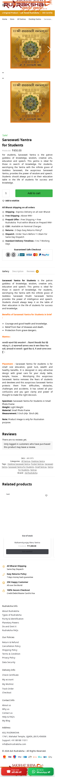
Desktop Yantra (35, 19)
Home (4, 19)
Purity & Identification (13, 618)
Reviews (31, 271)
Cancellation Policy (11, 646)
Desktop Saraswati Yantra (19, 464)
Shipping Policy (9, 650)
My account (7, 679)
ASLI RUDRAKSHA (10, 732)
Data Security (8, 662)
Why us (5, 709)
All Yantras (21, 19)
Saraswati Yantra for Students (21, 467)
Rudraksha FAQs (10, 630)
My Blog (6, 720)
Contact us (7, 712)
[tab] (5, 270)
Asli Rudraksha (31, 473)
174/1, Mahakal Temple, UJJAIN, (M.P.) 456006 (24, 736)
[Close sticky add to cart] (3, 188)
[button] (50, 12)
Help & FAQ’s (8, 716)
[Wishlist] (46, 495)
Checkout (6, 692)
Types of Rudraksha (11, 614)
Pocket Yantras (37, 464)
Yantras (33, 470)
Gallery (5, 271)
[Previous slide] (6, 49)
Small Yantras (41, 467)
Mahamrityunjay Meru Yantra (27, 542)
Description (18, 271)
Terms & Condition (11, 653)
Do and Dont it (9, 626)
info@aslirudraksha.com (14, 744)
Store (12, 19)
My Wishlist (7, 684)
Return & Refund (10, 642)
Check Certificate (10, 674)
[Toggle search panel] (44, 5)
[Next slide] (49, 49)
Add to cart (34, 193)
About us (6, 705)
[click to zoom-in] (30, 47)
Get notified (27, 551)
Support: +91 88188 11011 (15, 740)
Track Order (8, 688)
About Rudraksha (10, 611)
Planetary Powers (10, 622)
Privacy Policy (8, 657)
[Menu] (6, 5)
